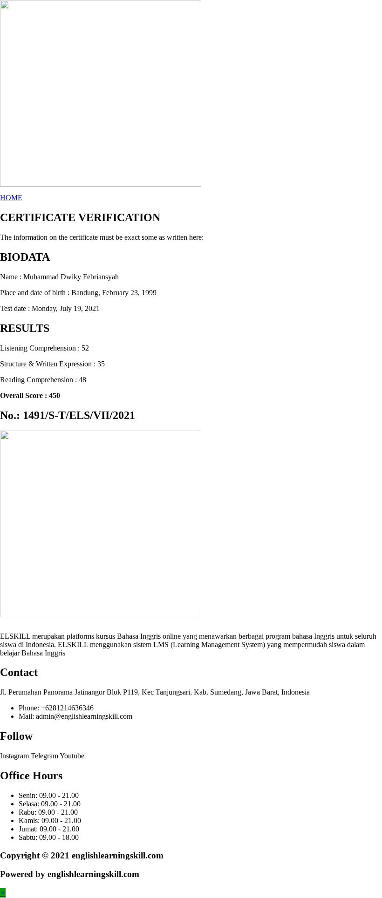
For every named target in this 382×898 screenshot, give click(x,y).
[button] (11, 198)
